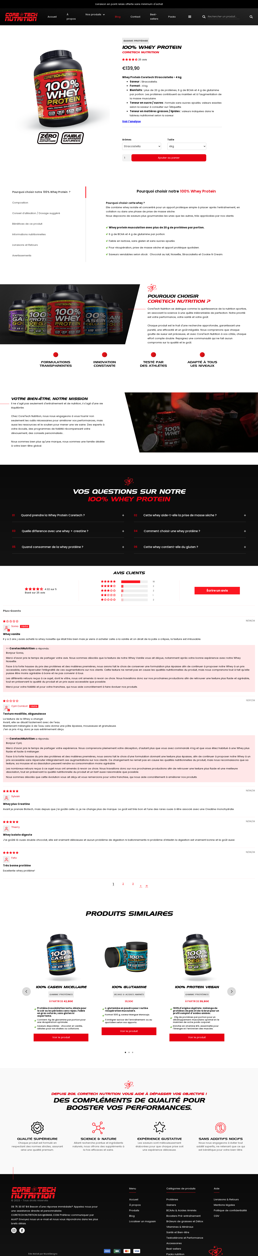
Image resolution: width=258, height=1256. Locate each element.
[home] (21, 16)
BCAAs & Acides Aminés (181, 1210)
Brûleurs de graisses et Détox (184, 1221)
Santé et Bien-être (177, 1232)
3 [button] (133, 883)
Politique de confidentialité (230, 1210)
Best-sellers (154, 16)
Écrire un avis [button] (217, 590)
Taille (170, 139)
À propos (71, 16)
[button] (95, 14)
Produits (134, 1210)
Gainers (171, 1205)
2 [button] (123, 883)
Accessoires (174, 1243)
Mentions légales (224, 1205)
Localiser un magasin (142, 1221)
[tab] (48, 192)
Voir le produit (61, 1037)
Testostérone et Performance (184, 1238)
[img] (10, 621)
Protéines (172, 1199)
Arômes (126, 139)
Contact (135, 16)
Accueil (52, 16)
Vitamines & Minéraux (179, 1227)
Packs (172, 16)
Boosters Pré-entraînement (183, 1216)
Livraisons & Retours (226, 1199)
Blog (118, 16)
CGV (216, 1216)
